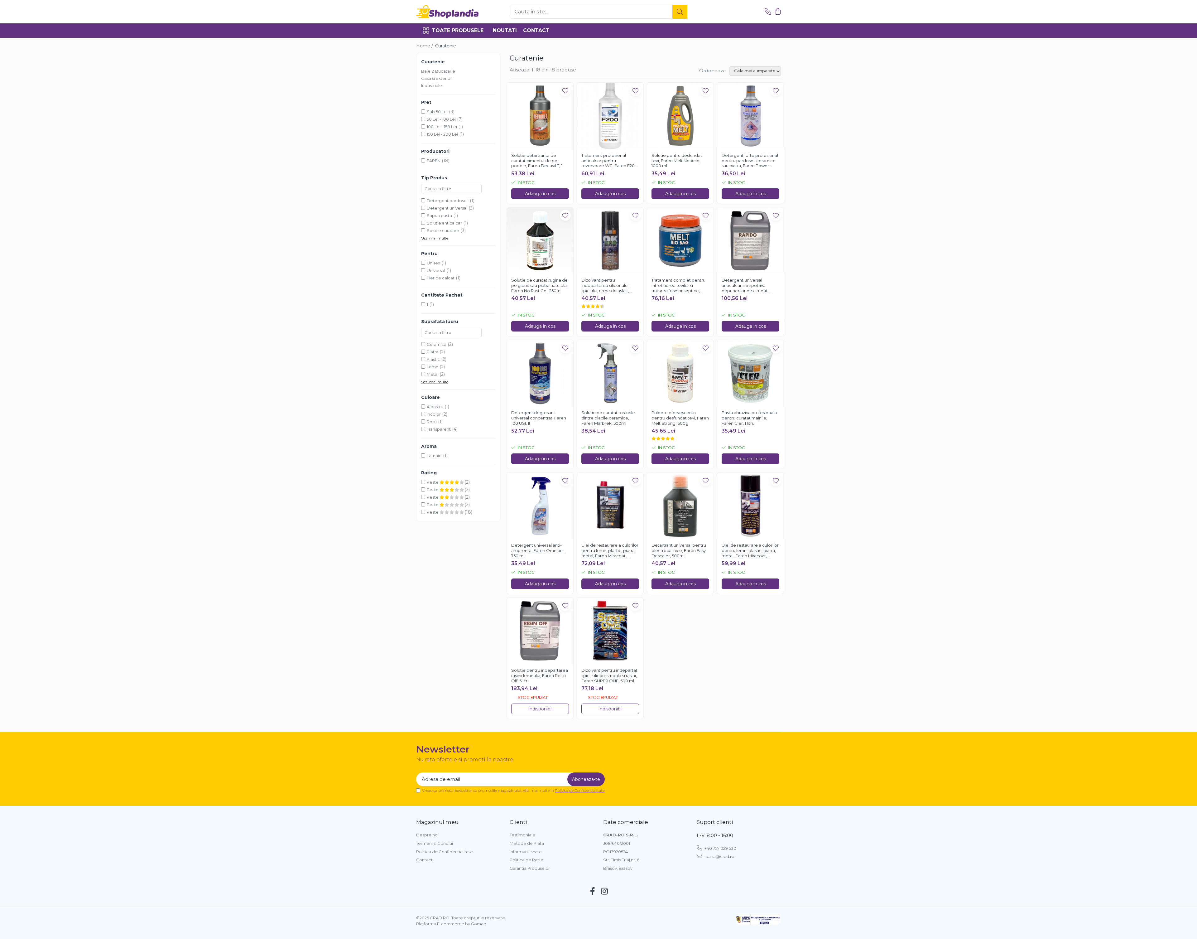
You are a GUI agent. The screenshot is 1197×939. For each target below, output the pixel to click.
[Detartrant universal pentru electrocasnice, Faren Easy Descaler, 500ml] (680, 505)
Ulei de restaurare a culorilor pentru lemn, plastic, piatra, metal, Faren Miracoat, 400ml (750, 551)
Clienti (518, 822)
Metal (432, 374)
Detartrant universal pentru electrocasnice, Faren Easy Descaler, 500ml (678, 550)
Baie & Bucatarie (438, 71)
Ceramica (436, 344)
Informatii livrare (526, 851)
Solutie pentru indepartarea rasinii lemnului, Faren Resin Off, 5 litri (539, 675)
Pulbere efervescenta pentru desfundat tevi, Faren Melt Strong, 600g (680, 418)
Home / (425, 46)
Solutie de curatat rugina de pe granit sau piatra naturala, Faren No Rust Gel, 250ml (539, 285)
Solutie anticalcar (444, 222)
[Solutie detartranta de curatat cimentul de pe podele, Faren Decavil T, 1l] (540, 116)
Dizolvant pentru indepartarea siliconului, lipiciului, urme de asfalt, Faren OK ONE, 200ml (605, 286)
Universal (436, 270)
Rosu (432, 421)
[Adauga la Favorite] (565, 90)
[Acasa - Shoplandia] (447, 11)
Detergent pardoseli (448, 200)
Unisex (433, 262)
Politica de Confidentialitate (579, 790)
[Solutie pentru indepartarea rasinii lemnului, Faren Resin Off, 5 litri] (540, 631)
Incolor (434, 414)
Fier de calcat (440, 277)
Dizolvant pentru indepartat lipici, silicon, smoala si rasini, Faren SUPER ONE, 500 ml (609, 675)
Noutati (505, 30)
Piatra (432, 351)
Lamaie (434, 455)
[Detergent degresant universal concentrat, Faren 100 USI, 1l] (540, 373)
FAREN (433, 160)
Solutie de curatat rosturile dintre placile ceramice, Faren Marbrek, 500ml (608, 418)
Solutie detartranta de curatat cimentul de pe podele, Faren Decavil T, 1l (537, 160)
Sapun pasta (439, 215)
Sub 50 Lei (437, 111)
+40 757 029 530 (720, 848)
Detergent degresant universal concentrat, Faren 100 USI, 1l (538, 418)
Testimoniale (522, 834)
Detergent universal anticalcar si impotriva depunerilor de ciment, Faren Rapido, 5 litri (745, 286)
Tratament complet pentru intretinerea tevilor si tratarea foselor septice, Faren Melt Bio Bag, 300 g (678, 286)
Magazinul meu (437, 822)
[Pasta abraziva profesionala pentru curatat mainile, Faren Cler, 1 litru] (750, 373)
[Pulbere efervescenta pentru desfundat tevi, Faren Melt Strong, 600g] (680, 373)
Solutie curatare (443, 230)
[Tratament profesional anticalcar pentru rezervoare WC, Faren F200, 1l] (610, 116)
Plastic (433, 359)
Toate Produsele (457, 30)
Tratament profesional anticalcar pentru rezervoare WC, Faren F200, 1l (609, 161)
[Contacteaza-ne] (768, 11)
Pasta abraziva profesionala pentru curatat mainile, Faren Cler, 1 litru (749, 418)
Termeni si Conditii (434, 843)
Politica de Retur (526, 859)
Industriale (431, 85)
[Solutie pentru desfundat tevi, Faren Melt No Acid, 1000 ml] (680, 116)
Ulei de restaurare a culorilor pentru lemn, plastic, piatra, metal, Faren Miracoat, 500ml (609, 551)
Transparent (439, 429)
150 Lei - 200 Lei (442, 134)
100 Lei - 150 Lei (442, 126)
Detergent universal (447, 208)
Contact (536, 30)
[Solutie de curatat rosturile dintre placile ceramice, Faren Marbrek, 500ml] (610, 373)
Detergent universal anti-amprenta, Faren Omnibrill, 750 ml (538, 550)
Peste (433, 482)
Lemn (432, 366)
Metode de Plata (527, 843)
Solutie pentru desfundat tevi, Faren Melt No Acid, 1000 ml (676, 160)
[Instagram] (604, 891)
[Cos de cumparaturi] (777, 11)
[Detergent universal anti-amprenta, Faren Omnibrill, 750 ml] (540, 505)
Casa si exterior (436, 78)
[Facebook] (592, 891)
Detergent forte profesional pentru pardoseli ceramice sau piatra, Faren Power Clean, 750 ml (750, 161)
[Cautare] (679, 12)
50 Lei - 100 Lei (441, 119)
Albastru (435, 406)
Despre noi (427, 834)
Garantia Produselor (530, 868)
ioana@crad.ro (719, 856)
